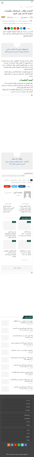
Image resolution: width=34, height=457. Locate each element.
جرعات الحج (6, 180)
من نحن (28, 400)
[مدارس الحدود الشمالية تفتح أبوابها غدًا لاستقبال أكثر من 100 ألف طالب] (9, 225)
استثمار (28, 421)
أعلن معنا (28, 410)
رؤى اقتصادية (27, 415)
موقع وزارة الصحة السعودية (18, 91)
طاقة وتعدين (27, 418)
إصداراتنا (28, 406)
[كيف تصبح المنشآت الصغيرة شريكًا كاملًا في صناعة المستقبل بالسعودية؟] (5, 381)
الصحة (20, 180)
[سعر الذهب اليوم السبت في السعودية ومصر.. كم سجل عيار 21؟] (5, 367)
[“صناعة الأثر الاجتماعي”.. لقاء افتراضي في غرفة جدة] (24, 225)
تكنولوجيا (28, 436)
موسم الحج (24, 182)
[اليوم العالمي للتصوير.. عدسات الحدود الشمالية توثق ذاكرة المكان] (9, 244)
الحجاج (24, 180)
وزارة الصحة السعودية (16, 182)
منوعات (3, 17)
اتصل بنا (28, 403)
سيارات (28, 440)
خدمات (28, 433)
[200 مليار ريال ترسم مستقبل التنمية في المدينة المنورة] (5, 338)
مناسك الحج (30, 182)
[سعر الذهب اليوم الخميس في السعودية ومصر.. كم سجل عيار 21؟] (5, 330)
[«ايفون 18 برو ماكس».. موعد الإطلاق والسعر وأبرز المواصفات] (5, 323)
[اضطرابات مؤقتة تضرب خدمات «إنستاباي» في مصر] (5, 352)
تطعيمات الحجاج (14, 180)
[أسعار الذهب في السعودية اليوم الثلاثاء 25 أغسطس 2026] (5, 374)
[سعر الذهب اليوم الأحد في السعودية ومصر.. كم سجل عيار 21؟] (5, 345)
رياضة (28, 430)
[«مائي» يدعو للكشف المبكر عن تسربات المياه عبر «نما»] (24, 244)
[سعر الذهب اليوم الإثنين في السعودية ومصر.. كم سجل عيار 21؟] (5, 389)
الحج (28, 180)
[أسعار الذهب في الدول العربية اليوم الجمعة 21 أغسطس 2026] (5, 359)
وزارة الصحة (26, 31)
